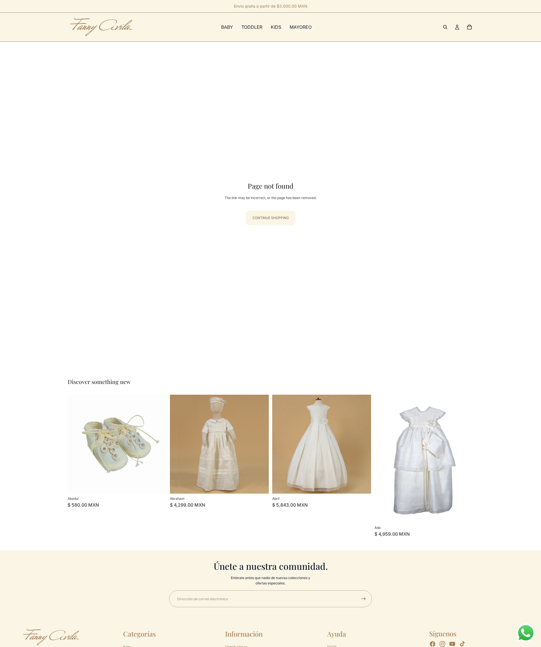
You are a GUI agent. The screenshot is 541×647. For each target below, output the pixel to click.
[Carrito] (469, 27)
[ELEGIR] (158, 485)
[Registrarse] (363, 599)
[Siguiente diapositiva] (260, 444)
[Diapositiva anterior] (178, 444)
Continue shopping (270, 218)
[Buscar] (445, 27)
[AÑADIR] (362, 485)
